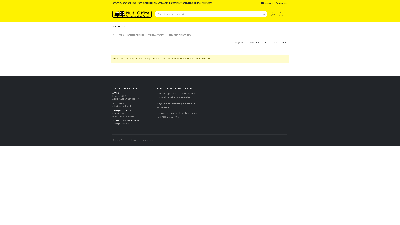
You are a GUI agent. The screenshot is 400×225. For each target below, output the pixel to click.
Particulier (126, 123)
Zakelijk (116, 123)
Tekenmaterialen (156, 35)
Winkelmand (282, 3)
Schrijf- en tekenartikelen (131, 35)
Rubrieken (117, 26)
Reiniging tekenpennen (180, 35)
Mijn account (267, 3)
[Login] (273, 14)
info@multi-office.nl (121, 106)
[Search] (264, 14)
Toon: (275, 42)
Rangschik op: (240, 42)
